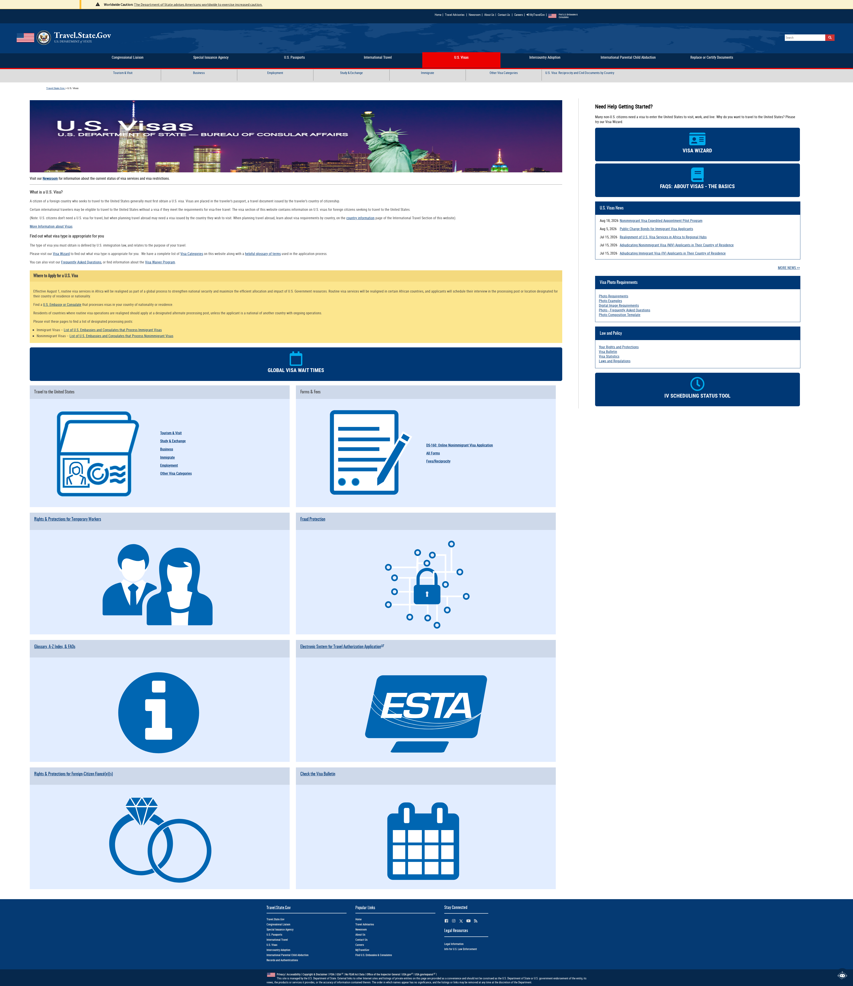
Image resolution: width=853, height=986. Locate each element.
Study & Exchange (351, 73)
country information (360, 217)
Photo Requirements (613, 296)
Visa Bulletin (608, 351)
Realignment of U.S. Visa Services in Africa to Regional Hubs (663, 237)
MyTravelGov (537, 15)
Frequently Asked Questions (81, 262)
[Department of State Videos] (468, 920)
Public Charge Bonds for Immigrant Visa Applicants (656, 228)
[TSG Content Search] (830, 37)
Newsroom (475, 15)
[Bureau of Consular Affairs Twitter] (461, 921)
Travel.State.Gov (55, 88)
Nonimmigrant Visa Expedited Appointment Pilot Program (661, 220)
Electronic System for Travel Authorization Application (340, 647)
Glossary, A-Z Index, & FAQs (54, 647)
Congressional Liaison (278, 924)
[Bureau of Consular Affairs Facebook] (446, 920)
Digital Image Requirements (619, 305)
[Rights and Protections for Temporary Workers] (160, 632)
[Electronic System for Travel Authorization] (426, 759)
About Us (490, 15)
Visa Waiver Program (160, 262)
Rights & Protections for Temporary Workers (67, 519)
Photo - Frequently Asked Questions (624, 310)
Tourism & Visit (122, 73)
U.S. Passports (274, 934)
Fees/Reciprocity (438, 461)
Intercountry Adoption (278, 950)
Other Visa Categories (504, 73)
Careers (518, 15)
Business (199, 73)
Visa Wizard (61, 253)
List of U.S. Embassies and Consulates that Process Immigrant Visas (113, 329)
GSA (339, 974)
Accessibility (294, 974)
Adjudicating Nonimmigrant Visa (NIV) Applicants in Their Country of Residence (677, 245)
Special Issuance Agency (280, 929)
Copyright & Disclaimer (315, 974)
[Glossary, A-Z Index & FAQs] (160, 759)
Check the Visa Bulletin (317, 774)
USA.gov (406, 974)
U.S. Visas (272, 944)
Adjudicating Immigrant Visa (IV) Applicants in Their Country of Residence (673, 253)
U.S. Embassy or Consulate (62, 304)
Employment (275, 73)
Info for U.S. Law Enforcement (460, 949)
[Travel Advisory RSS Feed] (475, 920)
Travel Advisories (454, 15)
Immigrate (427, 73)
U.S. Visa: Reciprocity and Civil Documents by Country (579, 73)
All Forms (433, 453)
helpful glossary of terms (263, 253)
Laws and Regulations (614, 361)
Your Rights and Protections (619, 347)
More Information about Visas (51, 226)
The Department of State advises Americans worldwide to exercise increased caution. (198, 4)
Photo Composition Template (619, 314)
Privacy (281, 974)
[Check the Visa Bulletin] (426, 887)
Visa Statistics (609, 356)
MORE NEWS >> (789, 267)
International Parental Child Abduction (288, 955)
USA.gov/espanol (424, 974)
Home (438, 15)
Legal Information (454, 944)
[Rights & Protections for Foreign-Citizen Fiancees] (160, 887)
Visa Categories (191, 253)
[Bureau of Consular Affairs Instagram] (453, 920)
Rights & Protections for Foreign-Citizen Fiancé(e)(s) (73, 774)
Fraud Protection (312, 519)
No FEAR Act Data (355, 974)
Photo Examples (610, 300)
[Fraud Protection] (426, 632)
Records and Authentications (282, 960)
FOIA (332, 974)
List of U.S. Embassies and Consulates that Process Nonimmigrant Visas (121, 335)
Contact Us (504, 15)
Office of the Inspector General (383, 974)
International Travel (277, 939)
